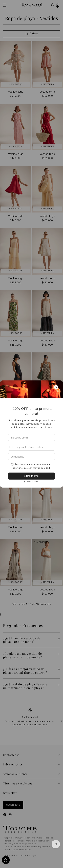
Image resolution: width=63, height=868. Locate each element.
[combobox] (11, 447)
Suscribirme (31, 476)
